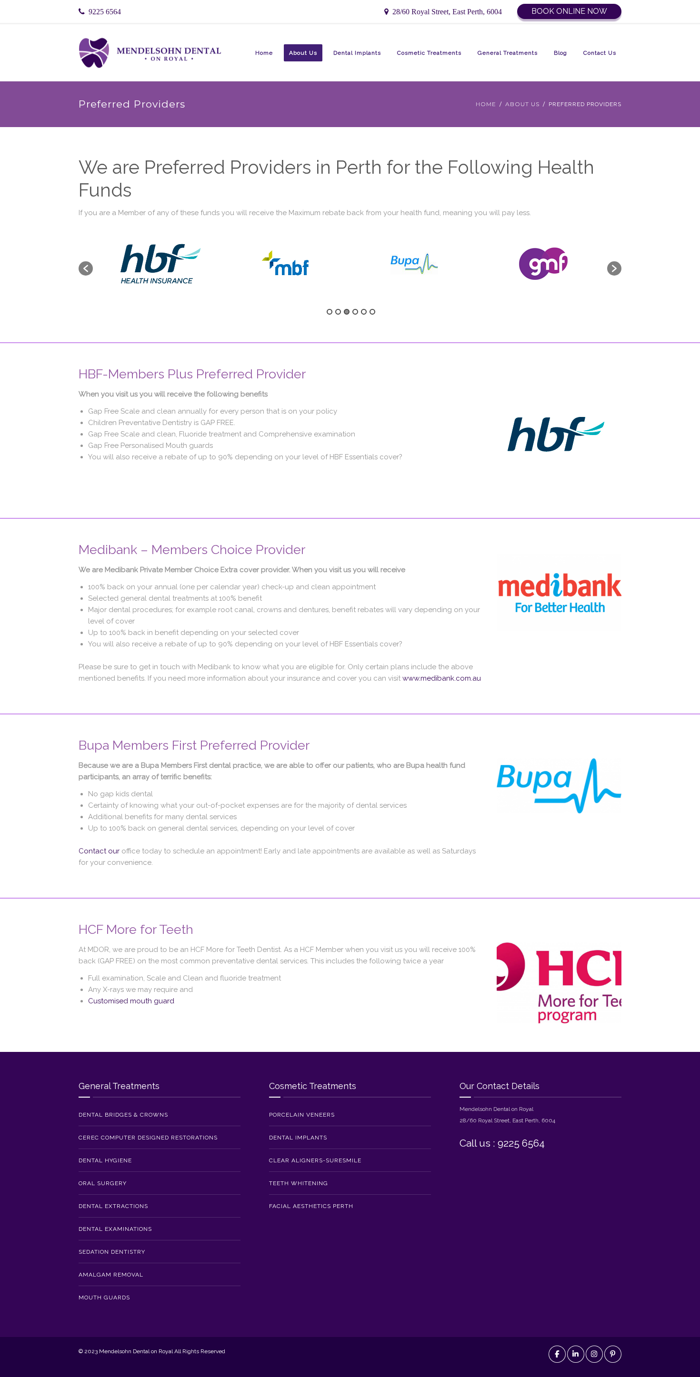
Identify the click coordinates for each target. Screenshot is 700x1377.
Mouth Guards (104, 1297)
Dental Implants (357, 53)
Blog (560, 53)
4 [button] (355, 312)
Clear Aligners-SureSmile (315, 1160)
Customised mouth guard (131, 1001)
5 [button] (364, 312)
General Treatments (508, 53)
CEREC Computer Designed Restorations (148, 1137)
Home (264, 53)
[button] (86, 268)
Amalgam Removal (111, 1274)
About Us (303, 53)
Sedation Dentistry (112, 1251)
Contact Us (599, 53)
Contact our (99, 851)
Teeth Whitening (298, 1183)
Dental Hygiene (105, 1160)
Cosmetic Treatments (429, 53)
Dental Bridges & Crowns (123, 1114)
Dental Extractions (113, 1206)
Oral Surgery (103, 1183)
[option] (157, 263)
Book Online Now (569, 11)
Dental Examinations (115, 1229)
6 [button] (372, 312)
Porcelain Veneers (302, 1114)
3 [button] (347, 312)
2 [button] (338, 312)
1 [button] (329, 312)
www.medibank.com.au (441, 678)
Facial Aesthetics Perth (311, 1206)
